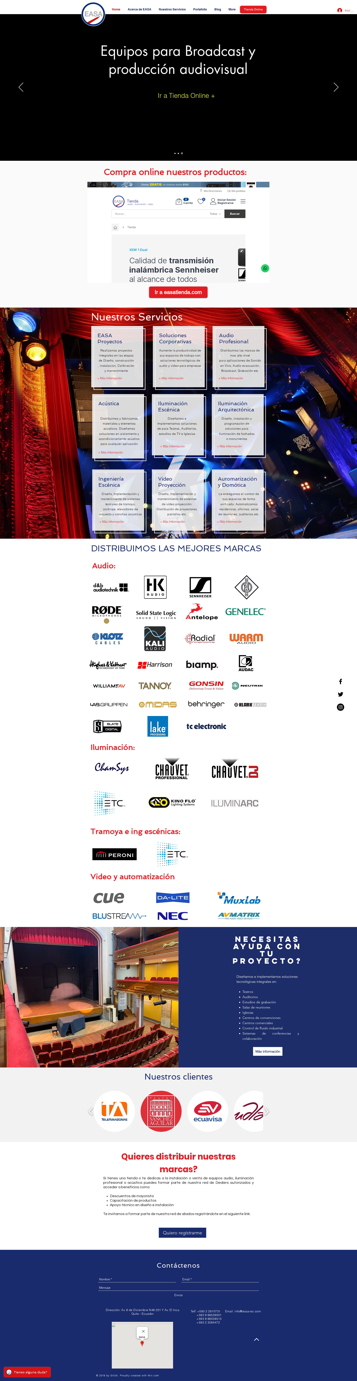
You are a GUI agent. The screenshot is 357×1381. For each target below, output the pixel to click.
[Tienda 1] (175, 153)
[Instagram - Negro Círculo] (340, 707)
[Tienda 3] (182, 153)
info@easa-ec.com (248, 1311)
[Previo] (21, 87)
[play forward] (266, 1111)
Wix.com (153, 1375)
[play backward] (90, 1111)
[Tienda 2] (178, 153)
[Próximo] (336, 87)
